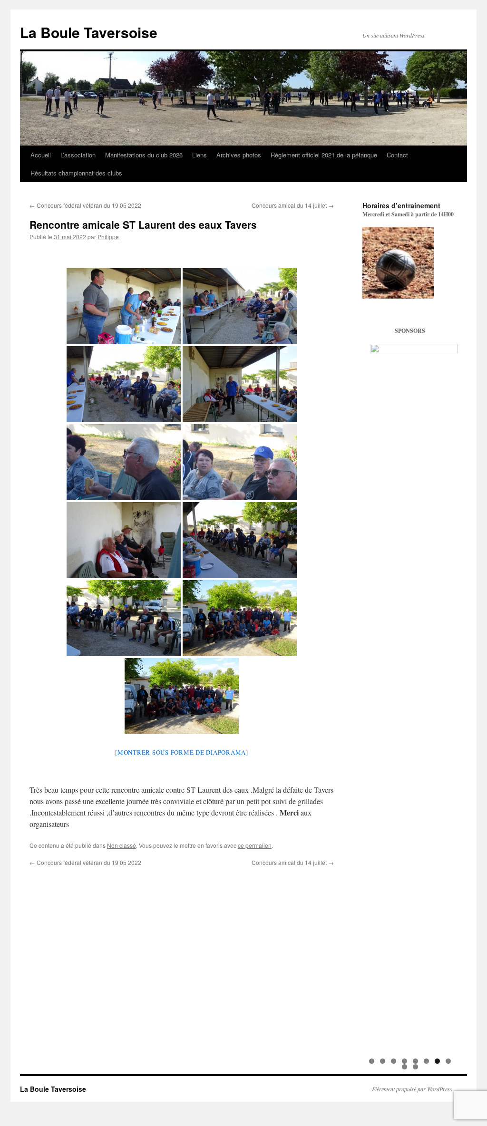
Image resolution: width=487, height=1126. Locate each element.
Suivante (445, 698)
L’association (78, 154)
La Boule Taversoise (88, 32)
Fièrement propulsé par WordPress (412, 1089)
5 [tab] (415, 1061)
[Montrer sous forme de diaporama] (181, 752)
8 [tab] (448, 1061)
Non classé (121, 845)
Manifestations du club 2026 (144, 154)
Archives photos (238, 154)
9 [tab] (404, 1066)
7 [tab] (437, 1061)
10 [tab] (416, 1066)
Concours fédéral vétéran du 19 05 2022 (85, 205)
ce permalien (255, 845)
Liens (199, 154)
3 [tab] (393, 1061)
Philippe (108, 237)
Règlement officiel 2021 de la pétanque (324, 154)
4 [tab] (404, 1061)
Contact (397, 154)
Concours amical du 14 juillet (293, 205)
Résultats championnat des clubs (76, 172)
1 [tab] (371, 1061)
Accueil (40, 154)
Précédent (374, 698)
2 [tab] (382, 1061)
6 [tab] (426, 1061)
